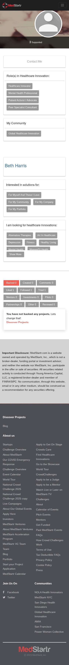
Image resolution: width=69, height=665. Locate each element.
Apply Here (9, 513)
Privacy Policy (44, 559)
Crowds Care (43, 449)
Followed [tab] (26, 290)
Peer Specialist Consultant (22, 107)
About (39, 504)
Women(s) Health (38, 249)
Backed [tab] (11, 282)
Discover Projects (17, 322)
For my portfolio (17, 209)
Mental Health (15, 249)
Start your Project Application (13, 566)
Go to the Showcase (48, 464)
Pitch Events (43, 514)
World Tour (9, 479)
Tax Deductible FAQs (48, 554)
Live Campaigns (12, 503)
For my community (18, 202)
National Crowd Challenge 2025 (12, 486)
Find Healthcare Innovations (45, 457)
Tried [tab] (42, 290)
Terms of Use (44, 549)
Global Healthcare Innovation (23, 133)
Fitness (31, 242)
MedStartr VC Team (14, 543)
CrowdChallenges (46, 474)
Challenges (42, 499)
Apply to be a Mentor (48, 484)
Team (6, 548)
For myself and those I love (23, 195)
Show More (15, 254)
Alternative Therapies (19, 235)
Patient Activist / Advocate (22, 100)
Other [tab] (32, 304)
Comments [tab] (46, 282)
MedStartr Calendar (14, 573)
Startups (8, 444)
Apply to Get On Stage (49, 444)
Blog (5, 426)
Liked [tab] (10, 290)
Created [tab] (28, 282)
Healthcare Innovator (19, 86)
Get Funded (43, 524)
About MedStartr (12, 454)
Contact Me (34, 61)
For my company (44, 202)
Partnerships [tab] (14, 304)
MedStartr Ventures (14, 524)
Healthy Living (48, 242)
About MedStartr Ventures (18, 529)
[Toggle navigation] (62, 5)
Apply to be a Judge (47, 479)
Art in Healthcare (46, 235)
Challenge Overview (14, 449)
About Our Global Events (17, 508)
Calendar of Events (47, 509)
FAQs (39, 535)
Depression (14, 242)
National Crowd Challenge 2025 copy (15, 496)
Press (39, 570)
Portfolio (7, 559)
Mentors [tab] (11, 297)
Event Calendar (12, 474)
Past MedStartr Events (49, 529)
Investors (8, 519)
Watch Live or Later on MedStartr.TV (49, 492)
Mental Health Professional (22, 93)
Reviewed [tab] (49, 304)
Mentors (41, 519)
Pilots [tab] (49, 297)
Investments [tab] (31, 297)
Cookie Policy (44, 565)
